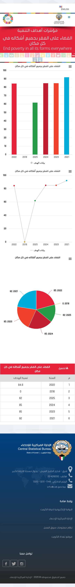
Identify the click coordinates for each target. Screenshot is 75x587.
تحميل (62, 368)
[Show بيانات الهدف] (38, 163)
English (65, 9)
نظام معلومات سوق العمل (58, 527)
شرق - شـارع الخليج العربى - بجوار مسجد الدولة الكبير (39, 471)
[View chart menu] (70, 66)
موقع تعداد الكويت (61, 536)
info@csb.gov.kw (56, 487)
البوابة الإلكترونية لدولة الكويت (56, 509)
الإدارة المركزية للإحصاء (60, 518)
